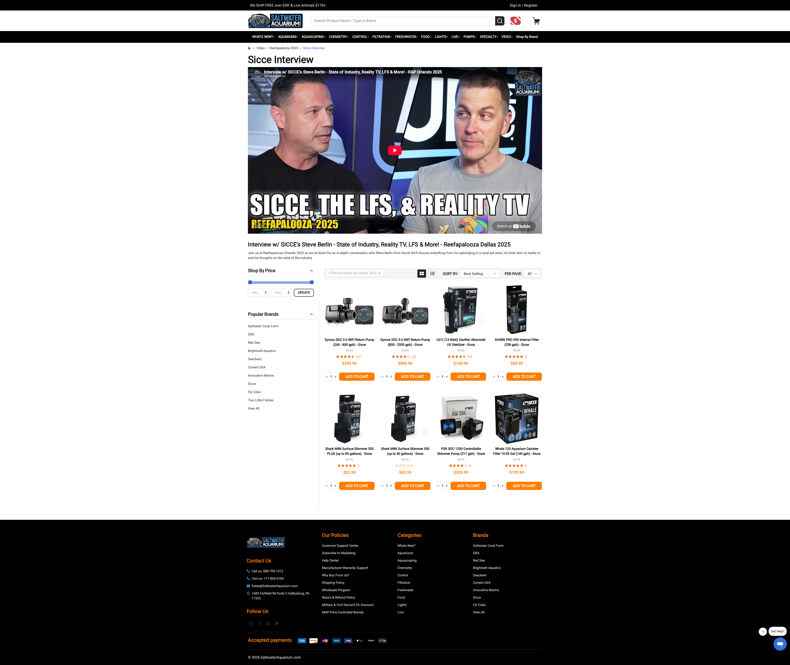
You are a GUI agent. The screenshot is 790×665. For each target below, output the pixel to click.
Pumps (469, 37)
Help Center (330, 560)
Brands (480, 535)
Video (506, 37)
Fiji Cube (254, 392)
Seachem (254, 359)
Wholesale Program (336, 590)
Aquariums (287, 37)
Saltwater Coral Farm (263, 326)
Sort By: (450, 274)
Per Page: (513, 274)
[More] (274, 37)
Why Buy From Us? (335, 575)
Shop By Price (261, 270)
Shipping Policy (333, 583)
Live (455, 37)
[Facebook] (259, 623)
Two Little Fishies (260, 400)
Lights (440, 37)
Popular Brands (263, 314)
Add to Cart (356, 376)
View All (253, 408)
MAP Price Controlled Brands (343, 612)
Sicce (252, 384)
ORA (251, 334)
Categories (409, 535)
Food (425, 37)
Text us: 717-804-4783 (268, 578)
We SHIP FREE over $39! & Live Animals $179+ (288, 5)
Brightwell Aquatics (262, 351)
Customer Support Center (340, 546)
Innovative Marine (261, 375)
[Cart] (537, 21)
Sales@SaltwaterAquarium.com (275, 586)
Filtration (381, 37)
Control (359, 37)
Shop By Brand (527, 37)
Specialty (488, 37)
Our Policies (335, 535)
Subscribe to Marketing (339, 553)
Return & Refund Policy (338, 597)
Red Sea (254, 343)
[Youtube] (268, 623)
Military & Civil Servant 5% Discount (348, 605)
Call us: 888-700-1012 (267, 571)
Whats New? (262, 37)
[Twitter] (277, 623)
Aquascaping (313, 37)
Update (304, 293)
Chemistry (338, 37)
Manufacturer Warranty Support (345, 568)
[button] (516, 21)
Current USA (256, 367)
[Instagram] (251, 623)
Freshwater (405, 37)
